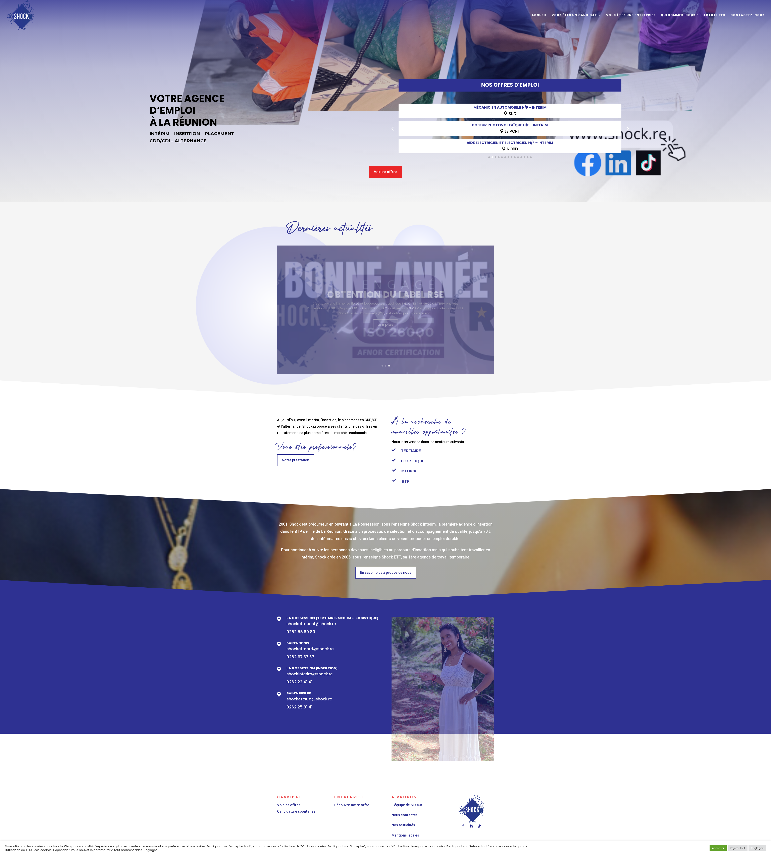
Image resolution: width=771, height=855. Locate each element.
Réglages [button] (757, 848)
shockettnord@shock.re (310, 649)
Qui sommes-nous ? (680, 15)
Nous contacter (404, 815)
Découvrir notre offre (351, 805)
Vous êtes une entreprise (631, 15)
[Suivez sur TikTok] (479, 826)
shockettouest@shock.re (311, 624)
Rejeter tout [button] (737, 848)
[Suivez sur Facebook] (463, 826)
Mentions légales (405, 835)
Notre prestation (295, 460)
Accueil (539, 15)
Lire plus (385, 338)
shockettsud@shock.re (309, 699)
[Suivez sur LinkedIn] (471, 826)
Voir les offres (385, 172)
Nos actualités (403, 825)
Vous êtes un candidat (574, 15)
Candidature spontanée (296, 811)
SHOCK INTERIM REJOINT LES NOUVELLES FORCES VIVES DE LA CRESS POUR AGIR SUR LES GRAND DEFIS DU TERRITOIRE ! (385, 294)
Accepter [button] (718, 848)
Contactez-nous (747, 15)
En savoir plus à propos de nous (385, 572)
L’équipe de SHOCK (407, 805)
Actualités (714, 15)
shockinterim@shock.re (310, 674)
